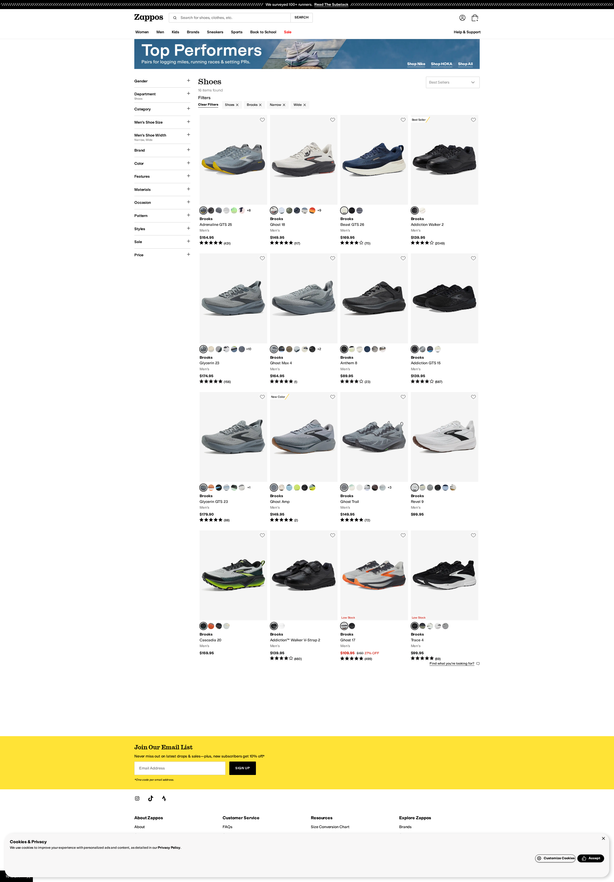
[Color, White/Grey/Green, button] (367, 487)
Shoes (229, 105)
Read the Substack (331, 4)
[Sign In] (462, 18)
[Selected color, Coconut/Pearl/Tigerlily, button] (274, 210)
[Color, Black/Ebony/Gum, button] (219, 626)
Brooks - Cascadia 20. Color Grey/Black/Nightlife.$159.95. (233, 595)
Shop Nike (416, 64)
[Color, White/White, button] (422, 210)
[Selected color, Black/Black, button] (415, 210)
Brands (405, 827)
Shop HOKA (441, 64)
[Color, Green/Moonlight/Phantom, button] (234, 210)
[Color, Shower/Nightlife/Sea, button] (297, 487)
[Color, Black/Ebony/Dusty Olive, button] (422, 626)
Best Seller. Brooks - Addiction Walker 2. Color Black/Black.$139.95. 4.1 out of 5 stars (444, 180)
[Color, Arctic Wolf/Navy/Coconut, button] (304, 349)
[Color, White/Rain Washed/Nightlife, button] (234, 349)
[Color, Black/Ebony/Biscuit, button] (438, 487)
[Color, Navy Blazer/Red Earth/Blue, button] (297, 210)
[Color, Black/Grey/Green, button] (352, 349)
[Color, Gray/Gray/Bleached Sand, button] (382, 487)
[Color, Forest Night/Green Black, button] (289, 210)
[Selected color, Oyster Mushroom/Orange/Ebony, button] (344, 626)
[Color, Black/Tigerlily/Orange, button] (211, 626)
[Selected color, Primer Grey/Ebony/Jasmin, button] (203, 210)
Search (302, 17)
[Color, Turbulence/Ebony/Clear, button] (242, 349)
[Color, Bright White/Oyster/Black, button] (438, 626)
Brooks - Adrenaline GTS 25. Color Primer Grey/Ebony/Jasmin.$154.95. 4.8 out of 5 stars (233, 180)
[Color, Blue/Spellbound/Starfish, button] (367, 349)
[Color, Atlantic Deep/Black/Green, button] (352, 487)
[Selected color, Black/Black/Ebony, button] (344, 349)
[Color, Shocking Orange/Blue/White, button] (211, 487)
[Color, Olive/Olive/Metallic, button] (359, 487)
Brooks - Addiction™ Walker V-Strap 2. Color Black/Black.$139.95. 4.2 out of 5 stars (304, 595)
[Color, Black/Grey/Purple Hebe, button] (304, 487)
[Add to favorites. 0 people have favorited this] (262, 120)
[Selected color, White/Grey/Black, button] (415, 487)
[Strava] (164, 798)
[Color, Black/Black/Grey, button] (352, 210)
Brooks (252, 105)
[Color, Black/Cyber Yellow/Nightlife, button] (219, 487)
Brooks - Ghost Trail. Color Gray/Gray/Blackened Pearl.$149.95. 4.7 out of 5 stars (374, 457)
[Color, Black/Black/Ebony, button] (312, 349)
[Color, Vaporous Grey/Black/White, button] (438, 349)
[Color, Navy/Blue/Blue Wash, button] (445, 487)
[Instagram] (137, 798)
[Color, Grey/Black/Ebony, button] (445, 626)
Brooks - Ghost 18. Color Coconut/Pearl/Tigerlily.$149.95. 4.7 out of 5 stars (304, 180)
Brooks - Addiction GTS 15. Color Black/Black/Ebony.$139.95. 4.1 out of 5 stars (444, 318)
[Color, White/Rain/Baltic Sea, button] (226, 349)
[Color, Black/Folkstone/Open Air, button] (281, 349)
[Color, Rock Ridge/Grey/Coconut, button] (375, 349)
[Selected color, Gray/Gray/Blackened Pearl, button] (344, 487)
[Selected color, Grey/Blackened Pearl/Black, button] (203, 349)
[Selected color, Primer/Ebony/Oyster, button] (274, 487)
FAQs (227, 827)
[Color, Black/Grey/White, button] (242, 487)
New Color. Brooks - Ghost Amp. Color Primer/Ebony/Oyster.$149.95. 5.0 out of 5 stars (304, 457)
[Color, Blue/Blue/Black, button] (289, 487)
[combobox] (229, 18)
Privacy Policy (169, 848)
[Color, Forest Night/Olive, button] (289, 349)
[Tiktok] (150, 798)
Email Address (152, 768)
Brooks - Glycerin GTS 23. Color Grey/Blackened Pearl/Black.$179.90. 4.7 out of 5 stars (233, 457)
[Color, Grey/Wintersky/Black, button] (430, 626)
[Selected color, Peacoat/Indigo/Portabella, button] (344, 210)
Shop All (465, 64)
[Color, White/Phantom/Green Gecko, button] (234, 487)
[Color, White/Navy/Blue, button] (297, 349)
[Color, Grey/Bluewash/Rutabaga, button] (226, 626)
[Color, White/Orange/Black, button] (453, 487)
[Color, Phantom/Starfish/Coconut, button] (211, 210)
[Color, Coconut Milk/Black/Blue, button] (359, 349)
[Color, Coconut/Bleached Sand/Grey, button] (211, 349)
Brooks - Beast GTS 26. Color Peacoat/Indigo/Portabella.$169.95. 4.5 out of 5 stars (374, 180)
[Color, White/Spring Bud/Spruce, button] (281, 210)
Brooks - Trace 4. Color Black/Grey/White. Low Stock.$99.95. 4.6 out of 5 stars (444, 595)
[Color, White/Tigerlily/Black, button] (281, 487)
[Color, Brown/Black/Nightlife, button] (375, 487)
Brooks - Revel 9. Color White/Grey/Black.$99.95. (444, 457)
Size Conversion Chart (330, 827)
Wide (298, 105)
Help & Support (467, 32)
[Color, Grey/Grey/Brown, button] (422, 487)
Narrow (275, 105)
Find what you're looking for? (452, 663)
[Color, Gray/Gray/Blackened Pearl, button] (359, 210)
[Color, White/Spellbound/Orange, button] (242, 210)
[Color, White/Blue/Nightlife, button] (312, 487)
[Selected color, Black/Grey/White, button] (415, 626)
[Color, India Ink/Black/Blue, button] (430, 349)
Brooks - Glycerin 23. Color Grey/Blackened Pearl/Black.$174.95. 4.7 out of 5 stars (233, 318)
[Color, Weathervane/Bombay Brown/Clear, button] (219, 349)
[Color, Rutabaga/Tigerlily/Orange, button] (312, 210)
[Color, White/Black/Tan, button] (382, 349)
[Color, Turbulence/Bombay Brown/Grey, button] (219, 210)
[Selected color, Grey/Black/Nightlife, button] (203, 626)
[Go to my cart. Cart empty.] (475, 18)
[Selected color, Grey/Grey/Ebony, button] (274, 349)
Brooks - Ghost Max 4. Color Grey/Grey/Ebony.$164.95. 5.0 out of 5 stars (304, 318)
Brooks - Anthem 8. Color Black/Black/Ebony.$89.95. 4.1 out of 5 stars (374, 318)
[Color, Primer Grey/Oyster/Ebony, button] (430, 487)
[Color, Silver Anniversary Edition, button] (226, 210)
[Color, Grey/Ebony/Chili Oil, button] (422, 349)
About (139, 827)
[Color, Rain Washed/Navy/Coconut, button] (304, 210)
